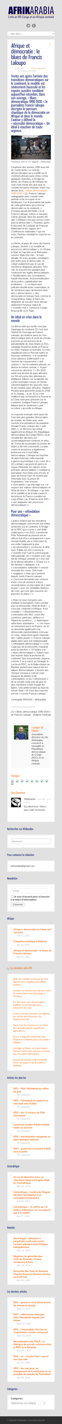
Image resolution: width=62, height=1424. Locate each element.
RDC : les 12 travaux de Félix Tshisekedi (29, 1114)
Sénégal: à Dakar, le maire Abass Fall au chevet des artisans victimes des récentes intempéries (31, 1051)
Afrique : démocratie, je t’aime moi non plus (32, 931)
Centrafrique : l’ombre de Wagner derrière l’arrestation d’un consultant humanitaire (31, 1194)
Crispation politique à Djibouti (30, 941)
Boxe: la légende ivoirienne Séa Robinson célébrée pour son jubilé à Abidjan (31, 1039)
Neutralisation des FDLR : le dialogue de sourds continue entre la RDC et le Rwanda (32, 1344)
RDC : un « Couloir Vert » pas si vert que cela (30, 1357)
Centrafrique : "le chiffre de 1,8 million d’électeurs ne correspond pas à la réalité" (32, 1209)
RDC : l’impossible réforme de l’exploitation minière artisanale (30, 1331)
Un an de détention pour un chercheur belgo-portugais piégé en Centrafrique (31, 1179)
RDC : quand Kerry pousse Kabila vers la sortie (32, 1150)
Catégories (17, 1398)
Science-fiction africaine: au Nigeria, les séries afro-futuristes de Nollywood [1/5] (31, 1016)
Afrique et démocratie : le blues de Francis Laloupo (32, 952)
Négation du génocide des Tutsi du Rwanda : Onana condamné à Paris (27, 1259)
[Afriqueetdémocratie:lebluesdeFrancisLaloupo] (27, 54)
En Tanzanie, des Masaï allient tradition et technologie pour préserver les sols (29, 1005)
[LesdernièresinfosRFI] (21, 968)
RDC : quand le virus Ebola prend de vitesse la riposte (32, 1304)
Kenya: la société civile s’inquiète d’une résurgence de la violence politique (30, 1062)
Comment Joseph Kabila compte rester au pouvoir (31, 1126)
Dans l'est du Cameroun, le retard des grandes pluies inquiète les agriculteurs (30, 1028)
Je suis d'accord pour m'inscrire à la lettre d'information (30, 898)
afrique (33, 68)
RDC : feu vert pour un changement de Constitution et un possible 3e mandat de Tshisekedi (32, 1371)
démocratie (41, 68)
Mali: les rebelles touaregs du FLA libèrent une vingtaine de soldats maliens (30, 982)
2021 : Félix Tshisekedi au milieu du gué (31, 1090)
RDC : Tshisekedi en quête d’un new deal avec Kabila (30, 1102)
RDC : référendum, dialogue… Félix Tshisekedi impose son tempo (30, 1317)
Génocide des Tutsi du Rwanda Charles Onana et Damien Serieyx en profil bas (32, 1273)
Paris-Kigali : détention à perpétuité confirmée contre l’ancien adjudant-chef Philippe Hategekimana (30, 1243)
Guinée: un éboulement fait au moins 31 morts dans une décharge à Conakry (32, 993)
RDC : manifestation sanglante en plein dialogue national (32, 1138)
